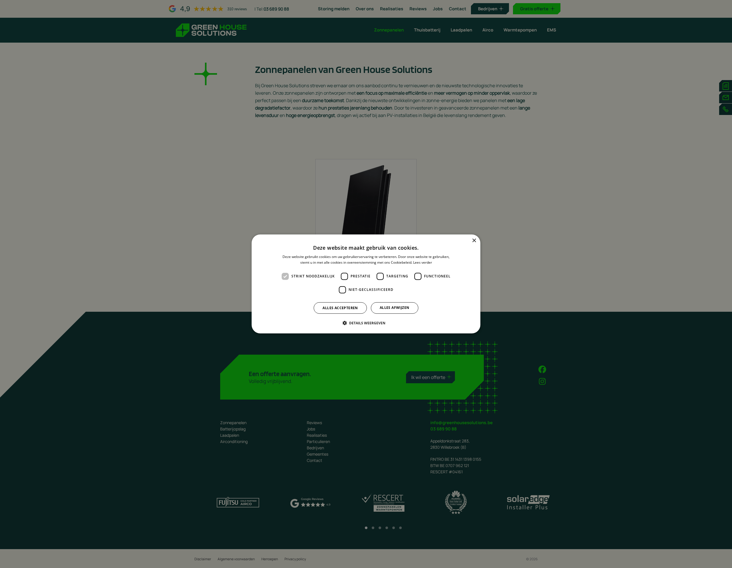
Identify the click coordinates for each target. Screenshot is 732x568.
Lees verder (422, 262)
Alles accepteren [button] (340, 307)
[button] (366, 322)
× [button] (474, 241)
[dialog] (366, 284)
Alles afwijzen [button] (394, 307)
